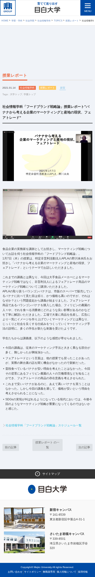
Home (4, 20)
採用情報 (83, 571)
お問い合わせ (15, 571)
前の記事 (11, 447)
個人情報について (66, 571)
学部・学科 (16, 20)
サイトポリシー (32, 571)
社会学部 (30, 20)
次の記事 (84, 447)
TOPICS (58, 20)
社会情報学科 (44, 20)
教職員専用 (49, 571)
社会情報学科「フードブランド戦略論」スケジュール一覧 (44, 425)
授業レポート (72, 20)
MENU (87, 11)
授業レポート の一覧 (47, 445)
